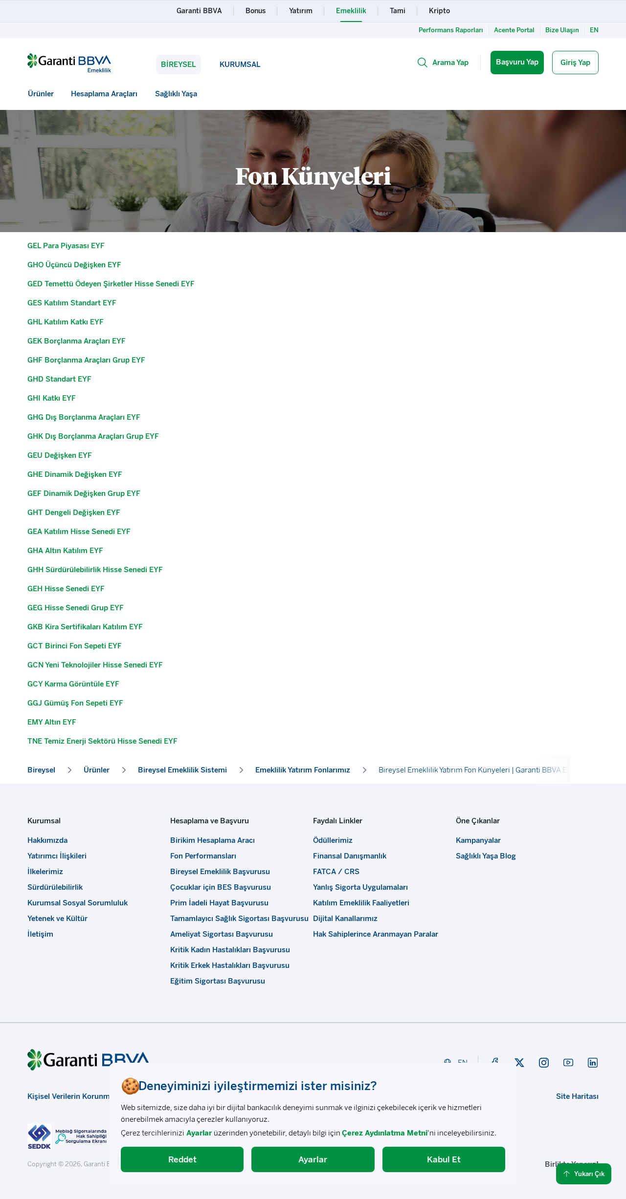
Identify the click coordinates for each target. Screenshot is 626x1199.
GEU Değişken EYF (59, 455)
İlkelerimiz (45, 871)
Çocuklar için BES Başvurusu (220, 887)
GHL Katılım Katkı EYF (65, 322)
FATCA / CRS (336, 871)
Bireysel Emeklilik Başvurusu (220, 871)
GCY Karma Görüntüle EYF (73, 684)
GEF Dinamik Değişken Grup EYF (83, 493)
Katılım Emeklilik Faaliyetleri (361, 903)
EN (594, 30)
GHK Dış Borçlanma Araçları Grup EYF (93, 436)
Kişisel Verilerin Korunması (73, 1096)
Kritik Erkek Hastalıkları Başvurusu (230, 965)
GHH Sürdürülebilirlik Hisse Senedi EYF (95, 569)
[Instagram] (544, 1063)
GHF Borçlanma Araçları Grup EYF (86, 360)
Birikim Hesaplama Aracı (212, 840)
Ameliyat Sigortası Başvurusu (221, 934)
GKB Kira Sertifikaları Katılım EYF (85, 626)
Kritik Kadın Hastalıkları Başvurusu (230, 949)
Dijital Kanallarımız (345, 918)
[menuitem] (41, 94)
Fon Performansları (203, 856)
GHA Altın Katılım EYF (65, 550)
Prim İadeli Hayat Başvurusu (219, 903)
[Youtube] (568, 1063)
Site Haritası (577, 1096)
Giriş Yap (575, 62)
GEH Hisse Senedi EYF (66, 588)
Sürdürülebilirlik (55, 887)
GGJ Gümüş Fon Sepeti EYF (75, 703)
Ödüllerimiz (333, 840)
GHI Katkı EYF (51, 398)
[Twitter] (519, 1063)
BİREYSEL (178, 64)
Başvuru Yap (517, 62)
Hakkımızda (47, 840)
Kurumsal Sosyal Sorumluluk (77, 903)
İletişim (40, 934)
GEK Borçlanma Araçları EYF (76, 341)
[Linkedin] (593, 1063)
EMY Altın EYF (51, 722)
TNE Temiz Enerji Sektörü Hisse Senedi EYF (102, 741)
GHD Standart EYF (59, 379)
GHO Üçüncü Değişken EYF (74, 264)
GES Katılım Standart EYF (71, 303)
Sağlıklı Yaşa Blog (486, 856)
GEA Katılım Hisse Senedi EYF (79, 531)
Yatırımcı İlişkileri (57, 856)
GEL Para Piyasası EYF (66, 245)
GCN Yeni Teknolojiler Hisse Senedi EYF (95, 665)
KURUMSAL (240, 64)
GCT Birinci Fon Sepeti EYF (74, 646)
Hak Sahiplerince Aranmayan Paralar (375, 934)
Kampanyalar (478, 840)
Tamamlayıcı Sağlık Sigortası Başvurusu (239, 918)
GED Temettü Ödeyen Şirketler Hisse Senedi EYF (111, 283)
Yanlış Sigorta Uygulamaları (360, 887)
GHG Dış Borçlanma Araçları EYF (83, 417)
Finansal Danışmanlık (349, 856)
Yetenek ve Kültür (57, 918)
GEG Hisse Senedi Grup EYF (75, 607)
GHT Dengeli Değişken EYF (73, 512)
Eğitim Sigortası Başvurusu (217, 981)
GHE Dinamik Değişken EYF (74, 474)
